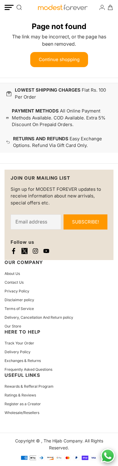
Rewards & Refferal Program (29, 386)
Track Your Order (19, 343)
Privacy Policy (17, 291)
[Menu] (9, 7)
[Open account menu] (102, 7)
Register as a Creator (23, 404)
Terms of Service (19, 308)
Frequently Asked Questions (28, 369)
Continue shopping (59, 59)
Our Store (13, 326)
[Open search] (19, 7)
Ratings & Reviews (20, 395)
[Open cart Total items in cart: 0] (110, 7)
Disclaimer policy (19, 300)
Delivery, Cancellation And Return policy (39, 317)
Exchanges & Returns (23, 360)
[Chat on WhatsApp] (107, 455)
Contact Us (14, 282)
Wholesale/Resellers (22, 412)
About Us (12, 273)
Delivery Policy (18, 352)
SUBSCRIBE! (85, 222)
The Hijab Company (63, 440)
